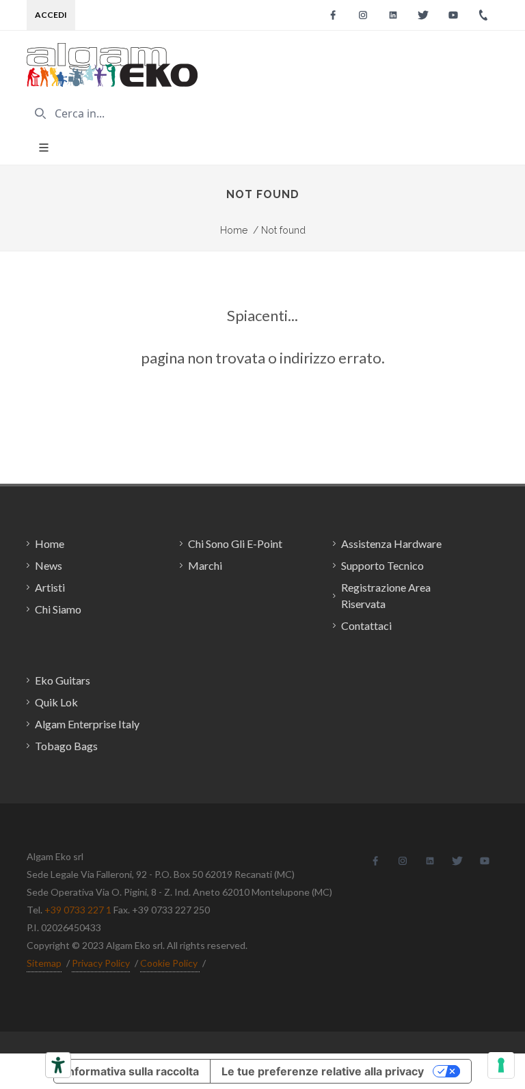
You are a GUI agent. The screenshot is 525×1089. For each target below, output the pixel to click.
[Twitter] (423, 15)
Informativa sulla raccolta (132, 1071)
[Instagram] (363, 15)
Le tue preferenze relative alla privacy (322, 1071)
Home (233, 230)
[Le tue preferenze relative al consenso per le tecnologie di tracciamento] (501, 1065)
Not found (279, 230)
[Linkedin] (393, 15)
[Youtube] (453, 15)
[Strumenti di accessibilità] (58, 1065)
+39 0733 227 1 (77, 909)
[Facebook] (333, 15)
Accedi (51, 15)
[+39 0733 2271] (483, 15)
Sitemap (44, 963)
